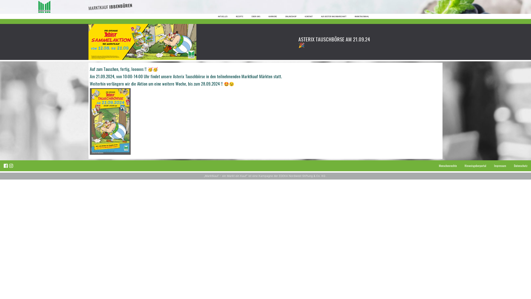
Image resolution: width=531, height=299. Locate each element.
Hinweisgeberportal (475, 166)
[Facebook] (5, 165)
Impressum (500, 166)
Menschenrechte (448, 166)
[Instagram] (11, 165)
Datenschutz (521, 166)
